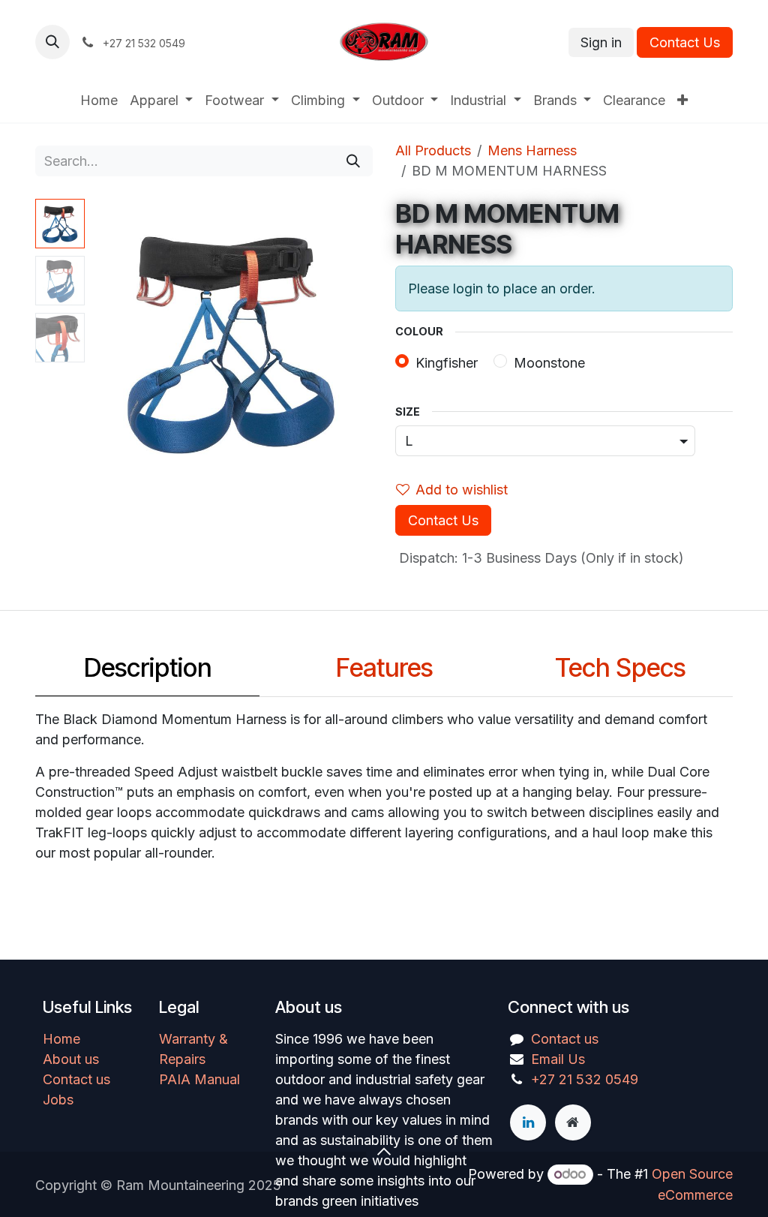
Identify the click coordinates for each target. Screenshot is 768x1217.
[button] (52, 42)
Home (61, 1039)
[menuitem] (99, 100)
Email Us (558, 1059)
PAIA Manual (199, 1079)
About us (71, 1059)
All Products (433, 150)
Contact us (76, 1079)
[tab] (147, 672)
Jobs (58, 1099)
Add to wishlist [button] (462, 489)
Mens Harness (532, 150)
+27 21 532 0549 (584, 1079)
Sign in (601, 42)
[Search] (353, 161)
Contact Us (685, 42)
